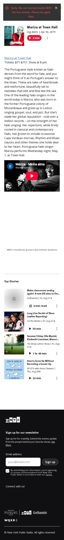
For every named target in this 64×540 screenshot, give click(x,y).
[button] (32, 299)
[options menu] (47, 38)
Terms (49, 474)
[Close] (56, 7)
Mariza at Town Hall (17, 58)
